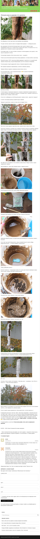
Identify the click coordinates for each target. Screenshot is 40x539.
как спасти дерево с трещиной (24, 432)
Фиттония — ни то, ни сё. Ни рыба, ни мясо (11, 525)
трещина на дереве (15, 433)
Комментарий (4, 473)
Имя (2, 482)
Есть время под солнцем (11, 7)
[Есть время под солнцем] (34, 11)
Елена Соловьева (11, 428)
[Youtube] (31, 11)
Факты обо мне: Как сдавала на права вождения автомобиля (14, 520)
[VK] (33, 11)
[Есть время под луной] (36, 11)
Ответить (36, 440)
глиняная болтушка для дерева (11, 432)
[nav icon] (38, 11)
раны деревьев (7, 433)
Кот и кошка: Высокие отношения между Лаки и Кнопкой (13, 523)
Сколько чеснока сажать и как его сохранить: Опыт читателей (15, 530)
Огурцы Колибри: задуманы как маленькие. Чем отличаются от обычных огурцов (18, 527)
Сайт (2, 491)
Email (2, 487)
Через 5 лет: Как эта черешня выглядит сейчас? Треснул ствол (20, 466)
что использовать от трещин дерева (27, 433)
